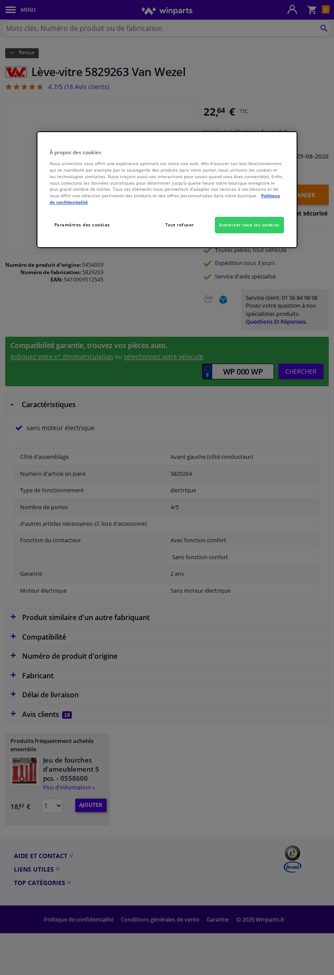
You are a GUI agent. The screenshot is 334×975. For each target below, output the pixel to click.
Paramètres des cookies (82, 225)
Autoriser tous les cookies (249, 225)
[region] (167, 190)
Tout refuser (179, 225)
